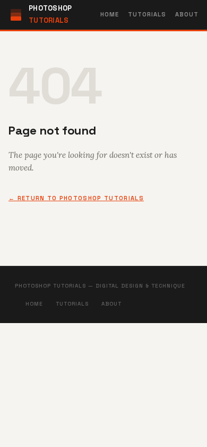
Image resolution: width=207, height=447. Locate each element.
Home (109, 14)
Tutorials (147, 14)
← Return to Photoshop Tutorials (76, 198)
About (187, 14)
